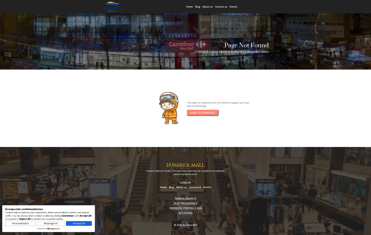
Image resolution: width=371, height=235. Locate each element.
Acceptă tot (79, 223)
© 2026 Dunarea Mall (185, 225)
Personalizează (20, 223)
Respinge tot (51, 223)
